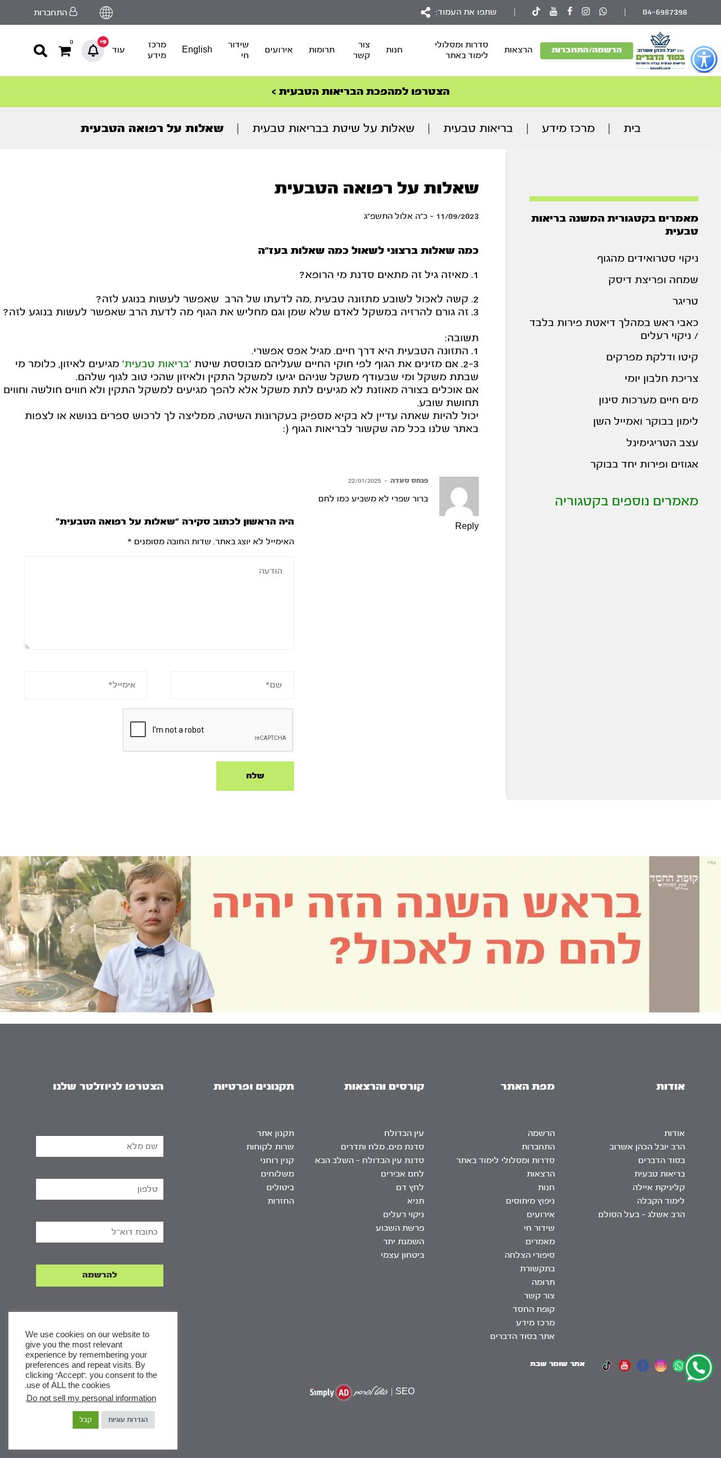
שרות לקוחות (270, 1147)
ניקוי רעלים (403, 1214)
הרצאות (518, 50)
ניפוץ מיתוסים (530, 1201)
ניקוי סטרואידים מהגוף (647, 259)
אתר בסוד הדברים (522, 1336)
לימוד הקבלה (661, 1201)
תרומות (322, 50)
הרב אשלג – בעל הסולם (641, 1214)
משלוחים (277, 1174)
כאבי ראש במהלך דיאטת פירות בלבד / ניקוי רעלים (613, 329)
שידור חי (238, 50)
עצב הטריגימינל (662, 443)
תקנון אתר (275, 1133)
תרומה (543, 1282)
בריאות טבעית (478, 128)
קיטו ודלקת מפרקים (652, 357)
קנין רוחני (277, 1160)
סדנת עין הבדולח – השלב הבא (369, 1160)
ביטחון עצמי (402, 1255)
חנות (394, 50)
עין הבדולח (404, 1133)
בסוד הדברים (661, 1160)
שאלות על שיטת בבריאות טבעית (333, 128)
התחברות (538, 1147)
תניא (415, 1201)
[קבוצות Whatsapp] (603, 12)
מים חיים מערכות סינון (648, 400)
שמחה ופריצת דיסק (653, 280)
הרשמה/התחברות (586, 50)
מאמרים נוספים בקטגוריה (626, 501)
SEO (405, 1392)
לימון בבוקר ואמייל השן (645, 422)
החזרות (281, 1201)
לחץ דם (410, 1187)
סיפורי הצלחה (530, 1255)
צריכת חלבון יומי (661, 379)
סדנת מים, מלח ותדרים (382, 1147)
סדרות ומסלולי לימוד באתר (461, 50)
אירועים (279, 50)
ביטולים (280, 1187)
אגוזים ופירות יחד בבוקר (644, 464)
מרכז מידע (157, 50)
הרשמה (541, 1133)
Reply (467, 526)
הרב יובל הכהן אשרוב (647, 1147)
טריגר (685, 301)
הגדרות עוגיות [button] (128, 1420)
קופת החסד (534, 1309)
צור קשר (361, 50)
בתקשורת (537, 1269)
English (197, 50)
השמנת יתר (403, 1241)
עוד (118, 50)
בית (632, 128)
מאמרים (540, 1241)
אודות (674, 1133)
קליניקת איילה (659, 1187)
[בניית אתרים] (348, 1392)
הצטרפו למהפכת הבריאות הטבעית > (360, 92)
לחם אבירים (402, 1174)
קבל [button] (85, 1420)
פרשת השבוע (400, 1228)
